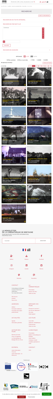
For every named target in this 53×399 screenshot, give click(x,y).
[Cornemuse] (22, 27)
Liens (30, 350)
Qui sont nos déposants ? (34, 310)
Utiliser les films (32, 293)
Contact (15, 285)
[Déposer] (42, 2)
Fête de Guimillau (7, 159)
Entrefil (15, 347)
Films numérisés (12, 60)
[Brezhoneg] (47, 2)
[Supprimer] (43, 31)
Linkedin (26, 268)
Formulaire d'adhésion (17, 308)
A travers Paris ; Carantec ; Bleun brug (37, 159)
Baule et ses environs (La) (10, 198)
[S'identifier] (44, 2)
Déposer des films (33, 291)
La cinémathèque (34, 286)
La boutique (33, 330)
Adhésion (15, 304)
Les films (32, 318)
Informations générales (17, 322)
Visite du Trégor (32, 100)
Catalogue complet (33, 340)
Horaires (14, 298)
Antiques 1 (5, 139)
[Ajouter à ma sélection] (25, 85)
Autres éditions (32, 338)
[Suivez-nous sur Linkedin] (26, 265)
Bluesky (41, 268)
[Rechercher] (34, 1)
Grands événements (8, 120)
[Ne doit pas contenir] (43, 35)
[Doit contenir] (43, 33)
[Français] (24, 250)
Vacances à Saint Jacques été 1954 (12, 178)
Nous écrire (14, 300)
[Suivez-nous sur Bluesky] (41, 265)
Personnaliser (31, 397)
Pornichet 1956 (7, 217)
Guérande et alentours (34, 81)
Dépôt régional (32, 314)
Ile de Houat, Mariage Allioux (11, 81)
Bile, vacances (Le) (33, 198)
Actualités (16, 318)
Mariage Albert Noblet (34, 120)
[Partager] (45, 2)
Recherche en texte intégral (26, 20)
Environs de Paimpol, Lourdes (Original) (11, 101)
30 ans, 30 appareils (16, 336)
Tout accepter (46, 394)
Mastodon (19, 278)
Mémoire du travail (16, 334)
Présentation (31, 289)
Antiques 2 (31, 139)
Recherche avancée (26, 50)
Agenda (13, 320)
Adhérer (13, 307)
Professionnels (32, 324)
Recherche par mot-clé (26, 24)
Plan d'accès (14, 296)
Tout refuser (21, 397)
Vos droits (31, 312)
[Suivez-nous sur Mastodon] (19, 275)
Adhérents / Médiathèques (35, 322)
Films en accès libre (23, 60)
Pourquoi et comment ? (34, 308)
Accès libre (31, 320)
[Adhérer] (40, 2)
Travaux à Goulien (33, 178)
